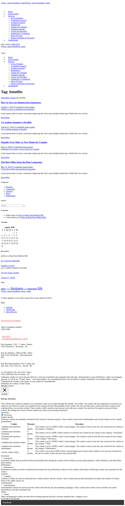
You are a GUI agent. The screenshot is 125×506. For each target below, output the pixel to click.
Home (3, 98)
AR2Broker (10, 310)
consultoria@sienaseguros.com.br (15, 339)
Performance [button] (6, 465)
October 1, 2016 (7, 107)
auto (3, 288)
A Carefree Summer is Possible (16, 122)
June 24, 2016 (6, 147)
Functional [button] (5, 456)
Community (10, 189)
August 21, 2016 (7, 127)
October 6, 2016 (7, 266)
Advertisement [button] (6, 483)
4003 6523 (16, 44)
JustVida (9, 307)
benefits (8, 289)
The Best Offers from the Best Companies (21, 162)
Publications (10, 196)
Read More (5, 118)
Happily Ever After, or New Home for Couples (24, 142)
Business (9, 187)
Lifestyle (9, 191)
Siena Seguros (11, 312)
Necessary (8, 415)
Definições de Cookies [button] (9, 384)
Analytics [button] (4, 474)
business (17, 288)
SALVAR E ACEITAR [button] (10, 499)
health (25, 289)
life (40, 288)
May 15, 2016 (6, 167)
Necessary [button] (5, 412)
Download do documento (11, 321)
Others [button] (3, 492)
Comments (19, 107)
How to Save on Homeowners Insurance (21, 102)
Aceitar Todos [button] (24, 384)
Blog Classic (11, 98)
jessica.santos (29, 107)
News (8, 194)
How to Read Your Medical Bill (31, 215)
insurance (32, 288)
